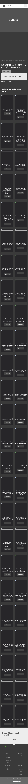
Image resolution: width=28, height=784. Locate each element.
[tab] (6, 71)
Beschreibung (6, 71)
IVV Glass (7, 765)
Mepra (7, 60)
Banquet (14, 19)
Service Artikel (11, 60)
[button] (4, 6)
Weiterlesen (7, 113)
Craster (20, 753)
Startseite (3, 60)
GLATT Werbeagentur (17, 781)
